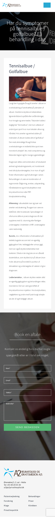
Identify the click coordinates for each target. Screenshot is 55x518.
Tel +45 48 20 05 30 (12, 485)
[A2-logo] (12, 3)
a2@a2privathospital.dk (14, 487)
